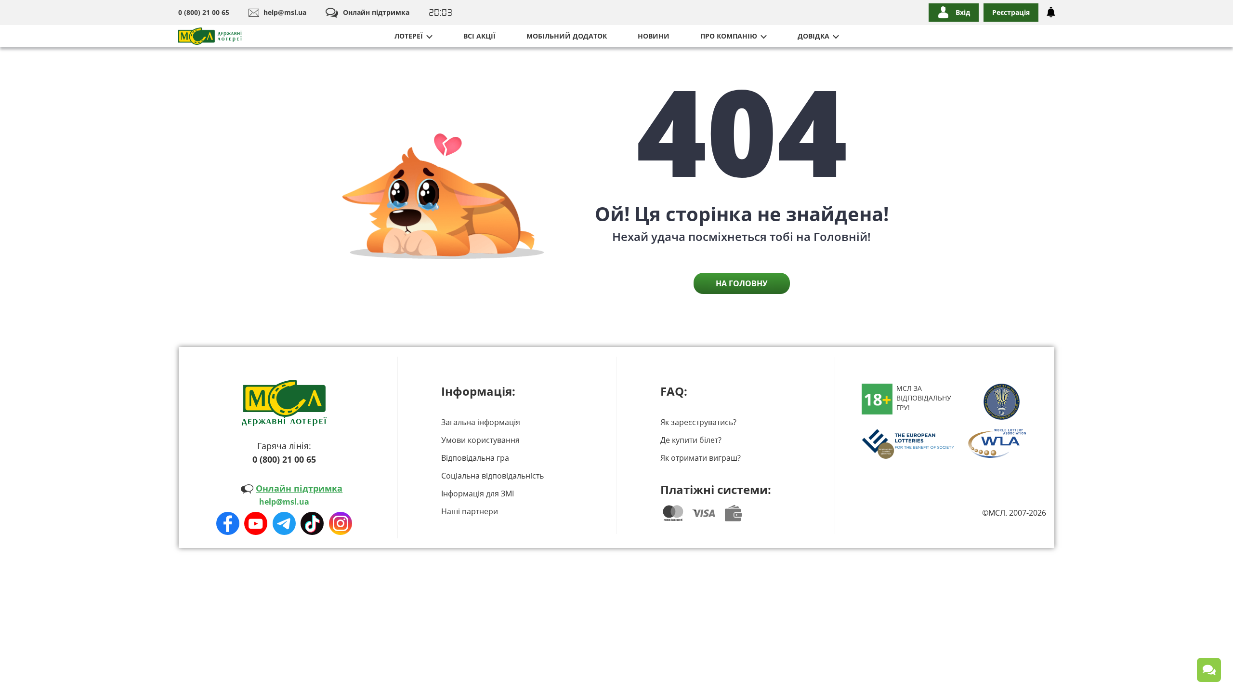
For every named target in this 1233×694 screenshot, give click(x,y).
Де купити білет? (690, 440)
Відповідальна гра (475, 458)
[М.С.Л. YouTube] (255, 523)
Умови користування (480, 440)
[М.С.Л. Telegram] (284, 523)
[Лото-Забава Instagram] (340, 523)
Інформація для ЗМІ (477, 493)
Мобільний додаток (566, 35)
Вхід (963, 12)
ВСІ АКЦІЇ (479, 35)
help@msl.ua (284, 12)
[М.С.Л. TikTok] (312, 523)
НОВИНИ (653, 35)
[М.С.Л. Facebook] (227, 523)
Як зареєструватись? (698, 422)
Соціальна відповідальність (492, 475)
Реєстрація (1011, 12)
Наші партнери (469, 511)
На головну (741, 283)
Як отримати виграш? (700, 458)
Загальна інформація (480, 422)
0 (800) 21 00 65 (203, 12)
